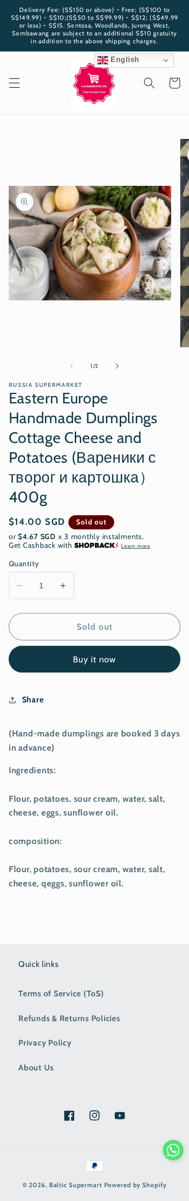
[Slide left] (72, 366)
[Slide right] (117, 366)
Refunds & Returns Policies (69, 1018)
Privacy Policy (45, 1042)
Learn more (135, 546)
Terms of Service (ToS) (61, 993)
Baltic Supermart (75, 1185)
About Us (36, 1067)
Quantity (24, 563)
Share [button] (33, 699)
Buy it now (95, 659)
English (123, 59)
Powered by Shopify (135, 1185)
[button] (14, 83)
